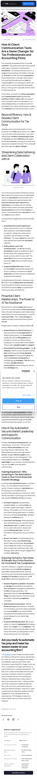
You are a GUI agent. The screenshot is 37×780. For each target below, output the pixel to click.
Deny (18, 407)
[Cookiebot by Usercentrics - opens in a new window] (22, 371)
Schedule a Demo (18, 773)
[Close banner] (34, 371)
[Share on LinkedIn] (13, 719)
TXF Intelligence (7, 654)
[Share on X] (3, 719)
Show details (26, 395)
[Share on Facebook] (8, 719)
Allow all (18, 401)
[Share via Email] (18, 719)
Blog (3, 9)
